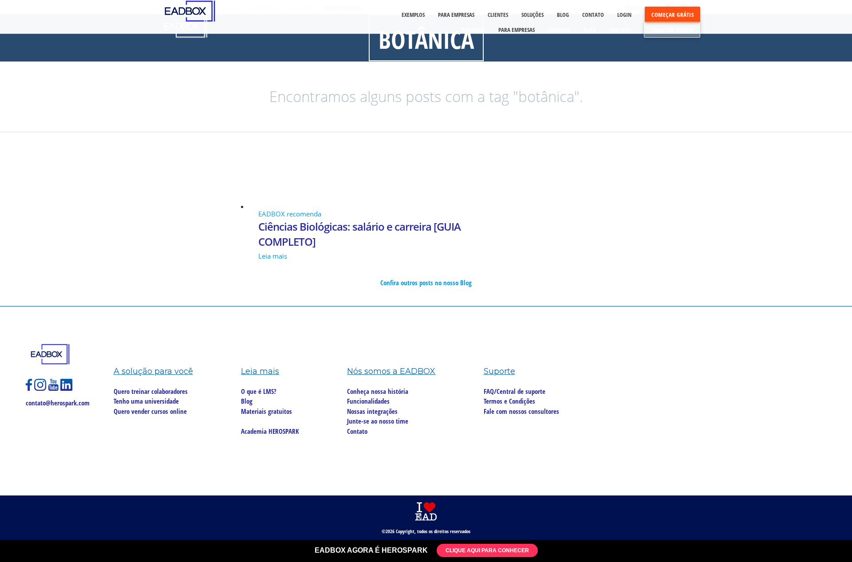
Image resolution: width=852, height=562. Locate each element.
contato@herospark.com (58, 402)
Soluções (559, 30)
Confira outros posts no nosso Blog (426, 282)
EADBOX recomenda (289, 213)
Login (624, 15)
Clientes (498, 15)
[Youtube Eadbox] (54, 388)
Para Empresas (516, 30)
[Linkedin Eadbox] (66, 388)
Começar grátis (672, 30)
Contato (620, 30)
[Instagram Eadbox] (41, 388)
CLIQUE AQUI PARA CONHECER (487, 550)
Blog (590, 30)
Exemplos (473, 30)
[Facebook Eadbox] (30, 388)
